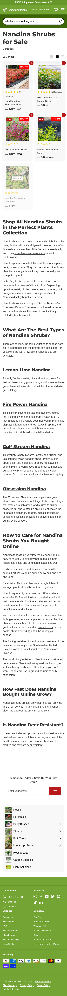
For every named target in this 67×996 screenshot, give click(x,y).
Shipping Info (9, 921)
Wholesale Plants (11, 930)
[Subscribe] (55, 791)
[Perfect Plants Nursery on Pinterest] (58, 896)
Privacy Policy (27, 985)
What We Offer (40, 926)
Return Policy (43, 985)
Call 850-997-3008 (39, 9)
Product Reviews (41, 921)
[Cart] (56, 9)
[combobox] (33, 21)
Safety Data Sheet (11, 989)
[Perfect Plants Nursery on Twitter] (52, 896)
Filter (11, 56)
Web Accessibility (11, 939)
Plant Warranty (10, 985)
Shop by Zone (9, 935)
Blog (36, 935)
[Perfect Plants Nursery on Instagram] (35, 896)
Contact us (8, 917)
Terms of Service (43, 981)
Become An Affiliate (43, 939)
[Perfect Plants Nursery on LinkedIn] (41, 902)
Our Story (38, 917)
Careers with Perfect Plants (46, 944)
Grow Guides (9, 944)
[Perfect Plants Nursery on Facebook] (41, 896)
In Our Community (42, 930)
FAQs (5, 926)
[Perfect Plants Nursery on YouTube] (47, 896)
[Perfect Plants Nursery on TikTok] (35, 902)
